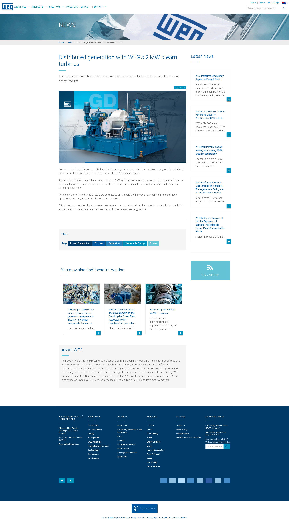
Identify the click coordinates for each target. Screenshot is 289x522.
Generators (114, 243)
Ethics (84, 7)
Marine (149, 430)
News (253, 3)
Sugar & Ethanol (153, 454)
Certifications (93, 458)
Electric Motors (123, 426)
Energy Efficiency (153, 442)
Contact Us (180, 426)
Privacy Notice (109, 517)
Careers (262, 3)
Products (37, 7)
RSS (153, 517)
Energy (149, 446)
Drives (120, 436)
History (91, 434)
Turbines (99, 243)
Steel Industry (152, 434)
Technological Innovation (98, 446)
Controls (120, 440)
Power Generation (79, 243)
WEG (6, 7)
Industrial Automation (126, 444)
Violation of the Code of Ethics (188, 438)
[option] (81, 306)
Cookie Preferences (147, 508)
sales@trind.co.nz (71, 444)
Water (149, 438)
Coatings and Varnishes (127, 453)
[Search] (284, 8)
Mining (149, 458)
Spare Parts (122, 457)
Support (99, 7)
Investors (72, 7)
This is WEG (93, 426)
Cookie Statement (126, 517)
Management (93, 438)
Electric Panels (123, 448)
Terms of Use (143, 517)
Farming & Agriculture (155, 450)
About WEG (20, 7)
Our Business (93, 454)
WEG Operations (94, 442)
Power (153, 243)
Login (276, 3)
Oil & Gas (150, 426)
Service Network (182, 434)
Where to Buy (181, 430)
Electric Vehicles (153, 466)
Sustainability (93, 450)
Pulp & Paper (152, 462)
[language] (285, 3)
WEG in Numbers (95, 430)
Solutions (55, 7)
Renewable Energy (135, 243)
